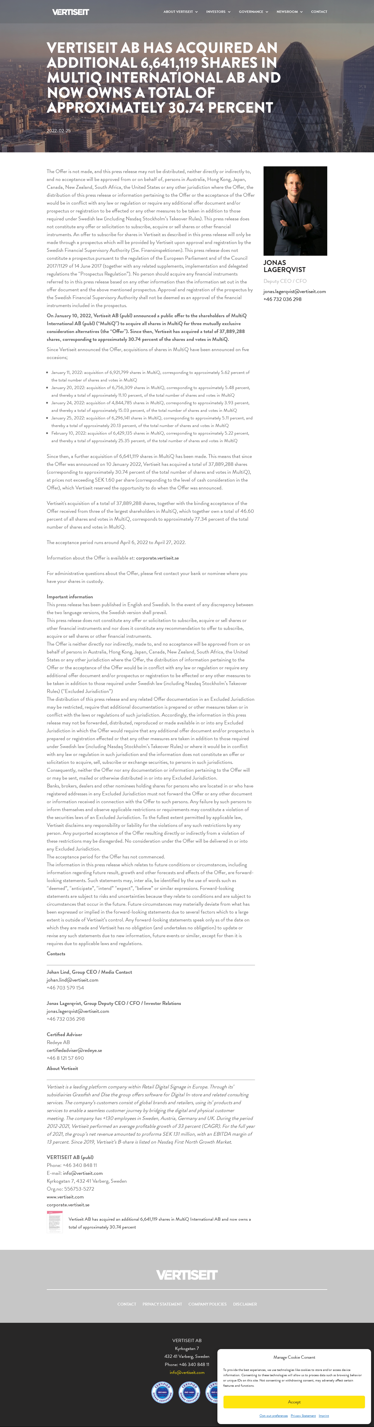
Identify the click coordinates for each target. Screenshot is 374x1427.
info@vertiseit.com (83, 1173)
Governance (251, 12)
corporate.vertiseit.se (157, 558)
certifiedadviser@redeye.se (74, 1050)
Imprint (324, 1415)
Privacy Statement (303, 1415)
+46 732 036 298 (283, 299)
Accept (294, 1402)
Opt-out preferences (273, 1415)
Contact (319, 12)
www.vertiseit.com (65, 1197)
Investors (216, 12)
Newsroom (287, 12)
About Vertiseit (178, 12)
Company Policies (207, 1304)
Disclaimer (245, 1304)
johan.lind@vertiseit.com (72, 980)
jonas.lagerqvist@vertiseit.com (78, 1011)
